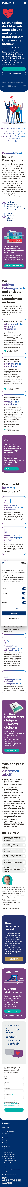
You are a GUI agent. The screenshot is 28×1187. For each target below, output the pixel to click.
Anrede (6, 1076)
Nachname (7, 1088)
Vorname (6, 1082)
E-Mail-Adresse (8, 1094)
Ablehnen (14, 623)
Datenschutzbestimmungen (10, 1103)
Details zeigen (19, 608)
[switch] (24, 593)
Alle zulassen (14, 613)
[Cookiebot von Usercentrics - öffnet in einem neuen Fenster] (20, 563)
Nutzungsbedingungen (9, 1105)
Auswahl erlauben (14, 618)
